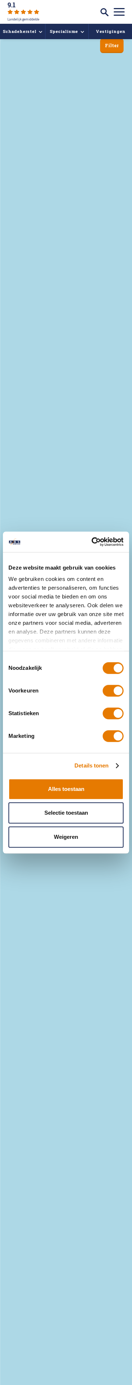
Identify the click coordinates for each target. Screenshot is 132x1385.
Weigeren (66, 837)
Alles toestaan (66, 789)
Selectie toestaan (66, 813)
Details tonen (91, 765)
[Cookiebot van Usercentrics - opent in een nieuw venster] (93, 542)
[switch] (113, 691)
